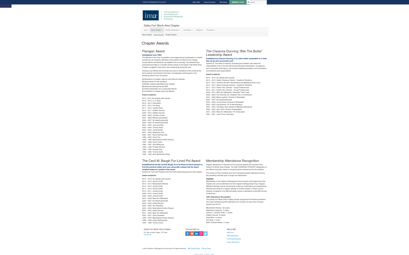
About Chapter (159, 35)
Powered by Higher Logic (204, 254)
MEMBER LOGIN (238, 2)
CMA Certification (233, 236)
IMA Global (223, 2)
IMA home (230, 232)
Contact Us (147, 234)
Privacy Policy (206, 248)
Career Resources (233, 242)
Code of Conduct (209, 2)
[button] (157, 30)
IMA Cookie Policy (194, 248)
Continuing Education (234, 239)
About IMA (196, 2)
